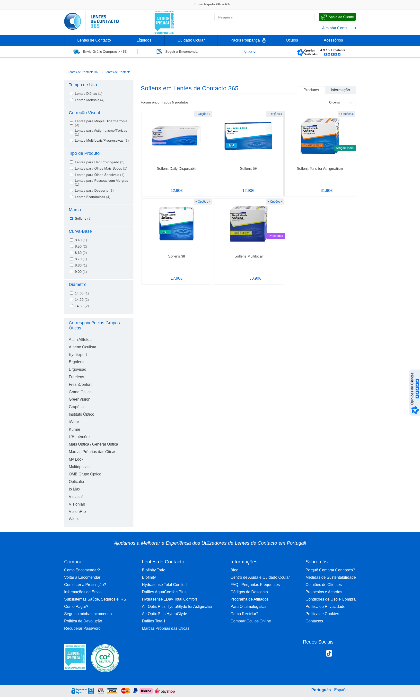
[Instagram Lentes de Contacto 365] (318, 654)
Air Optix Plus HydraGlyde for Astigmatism (178, 606)
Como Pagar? (76, 606)
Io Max (74, 489)
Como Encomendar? (82, 570)
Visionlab (77, 504)
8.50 (81, 246)
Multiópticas (79, 467)
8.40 (81, 240)
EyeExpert (78, 355)
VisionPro (77, 511)
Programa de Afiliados (249, 599)
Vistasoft (76, 497)
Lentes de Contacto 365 (83, 72)
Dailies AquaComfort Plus (164, 592)
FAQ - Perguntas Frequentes (255, 585)
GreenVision (79, 399)
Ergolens (76, 362)
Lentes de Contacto (94, 40)
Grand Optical (81, 392)
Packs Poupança (245, 40)
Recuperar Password (82, 628)
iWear (74, 422)
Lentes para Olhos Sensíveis (99, 175)
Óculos (292, 40)
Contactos (314, 621)
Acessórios (333, 40)
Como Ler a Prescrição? (85, 585)
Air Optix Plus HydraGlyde (164, 614)
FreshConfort (80, 384)
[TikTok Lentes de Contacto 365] (329, 655)
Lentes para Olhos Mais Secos (101, 168)
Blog (234, 570)
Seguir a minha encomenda (88, 614)
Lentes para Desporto (94, 190)
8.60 (81, 253)
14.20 (82, 299)
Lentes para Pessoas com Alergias (101, 182)
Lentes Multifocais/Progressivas (102, 140)
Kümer (74, 429)
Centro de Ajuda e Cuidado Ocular (260, 577)
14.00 (82, 293)
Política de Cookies (322, 614)
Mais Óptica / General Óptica (93, 444)
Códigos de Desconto (249, 592)
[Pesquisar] (309, 17)
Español (341, 690)
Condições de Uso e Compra (331, 599)
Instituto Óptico (81, 414)
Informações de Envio (83, 592)
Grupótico (77, 407)
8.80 (81, 265)
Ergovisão (77, 369)
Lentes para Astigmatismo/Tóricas (101, 132)
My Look (76, 459)
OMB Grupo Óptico (85, 474)
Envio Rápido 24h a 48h (212, 4)
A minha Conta (335, 28)
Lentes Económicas (92, 197)
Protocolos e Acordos (324, 592)
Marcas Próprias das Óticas (92, 452)
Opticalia (76, 482)
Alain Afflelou (80, 339)
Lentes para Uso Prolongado (99, 162)
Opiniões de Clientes (324, 585)
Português (321, 690)
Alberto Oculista (82, 347)
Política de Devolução (83, 621)
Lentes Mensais (90, 100)
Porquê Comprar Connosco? (330, 570)
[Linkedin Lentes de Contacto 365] (339, 654)
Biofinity (149, 577)
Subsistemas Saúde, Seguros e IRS (95, 599)
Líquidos (144, 40)
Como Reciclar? (244, 614)
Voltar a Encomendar (82, 577)
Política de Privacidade (325, 606)
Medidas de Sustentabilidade (331, 577)
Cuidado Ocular (191, 40)
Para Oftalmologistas (248, 606)
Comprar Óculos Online (250, 621)
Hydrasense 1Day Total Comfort (169, 599)
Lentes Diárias (88, 93)
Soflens (83, 218)
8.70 (81, 259)
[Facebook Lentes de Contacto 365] (308, 654)
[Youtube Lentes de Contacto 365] (349, 654)
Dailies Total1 (154, 621)
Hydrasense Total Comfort (164, 585)
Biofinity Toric (153, 570)
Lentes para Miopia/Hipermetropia (101, 123)
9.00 (81, 272)
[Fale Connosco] (337, 17)
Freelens (76, 377)
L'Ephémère (79, 437)
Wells (74, 519)
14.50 (82, 306)
